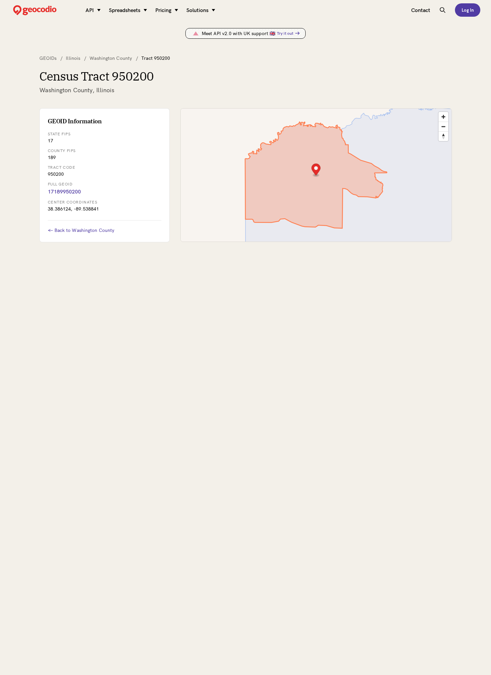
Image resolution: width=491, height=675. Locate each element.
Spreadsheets (124, 10)
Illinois (73, 58)
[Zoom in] (443, 117)
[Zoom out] (443, 126)
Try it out (285, 33)
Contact (420, 10)
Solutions (197, 10)
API (90, 10)
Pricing (163, 10)
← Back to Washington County (81, 230)
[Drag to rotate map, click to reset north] (443, 136)
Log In (468, 10)
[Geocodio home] (45, 10)
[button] (315, 170)
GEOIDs (48, 58)
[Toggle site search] (443, 10)
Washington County (111, 58)
